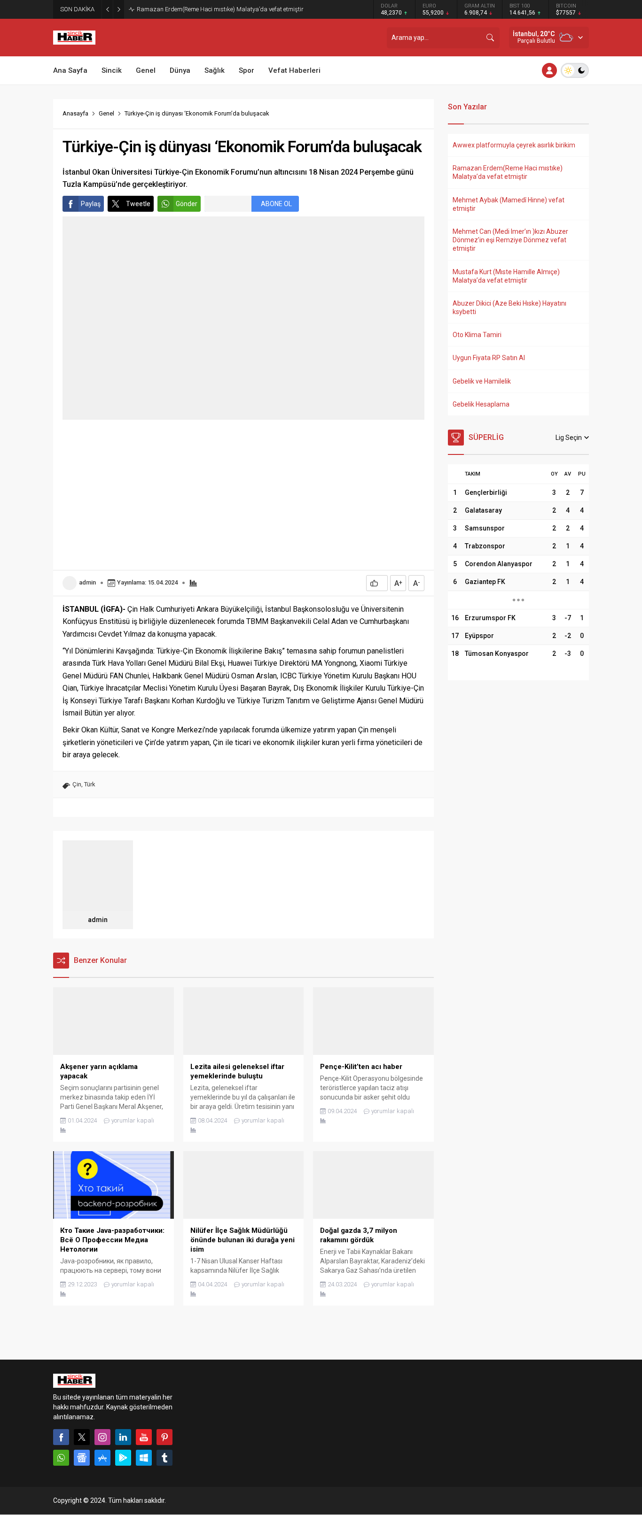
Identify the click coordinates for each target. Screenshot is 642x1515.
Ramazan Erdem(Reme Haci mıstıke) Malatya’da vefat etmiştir (220, 9)
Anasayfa (75, 113)
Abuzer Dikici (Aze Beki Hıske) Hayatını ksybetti (509, 307)
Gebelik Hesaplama (481, 404)
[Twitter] (82, 1437)
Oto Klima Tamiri (477, 334)
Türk (89, 784)
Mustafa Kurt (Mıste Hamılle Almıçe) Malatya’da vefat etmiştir (506, 276)
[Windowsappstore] (144, 1458)
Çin (76, 784)
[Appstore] (102, 1458)
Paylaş (91, 204)
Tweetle (138, 204)
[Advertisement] (243, 495)
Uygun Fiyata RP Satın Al (489, 357)
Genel (106, 113)
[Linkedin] (123, 1437)
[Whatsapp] (61, 1458)
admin (87, 582)
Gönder (186, 204)
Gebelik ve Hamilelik (482, 381)
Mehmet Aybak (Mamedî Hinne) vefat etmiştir (508, 204)
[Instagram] (102, 1437)
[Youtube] (144, 1437)
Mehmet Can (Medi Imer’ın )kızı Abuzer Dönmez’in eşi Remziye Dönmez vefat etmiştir (510, 240)
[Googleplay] (123, 1458)
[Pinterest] (164, 1437)
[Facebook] (61, 1437)
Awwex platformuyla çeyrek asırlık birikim (514, 145)
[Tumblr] (164, 1458)
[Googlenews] (82, 1458)
